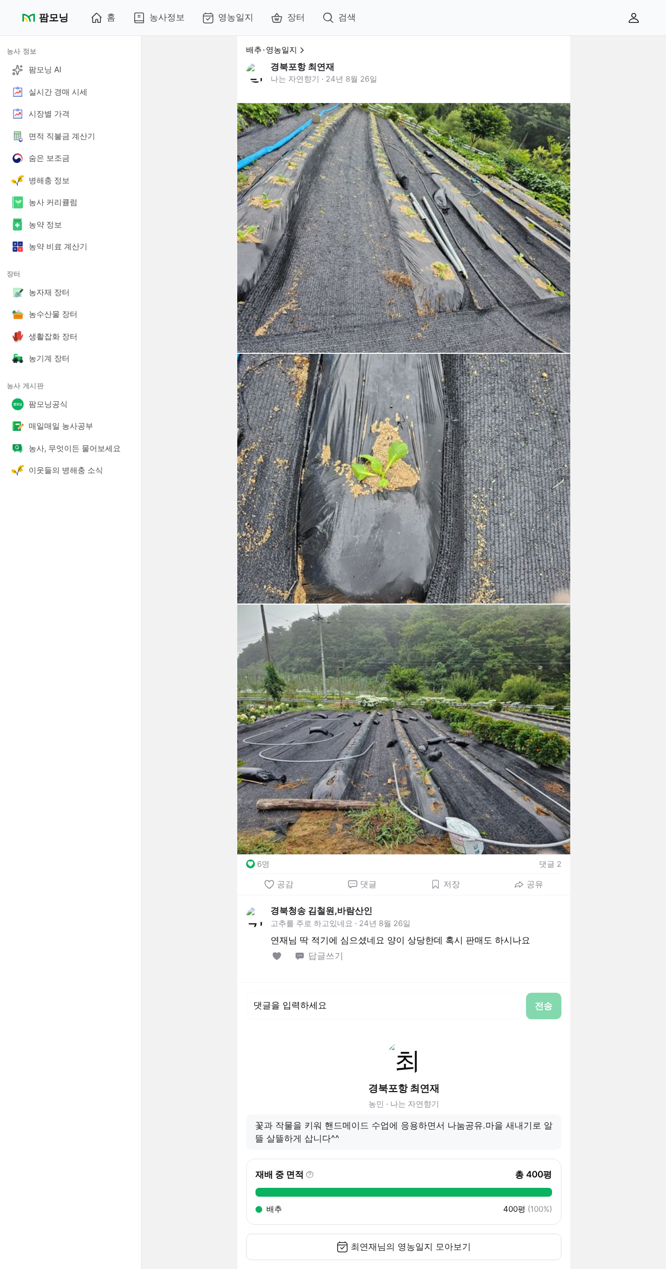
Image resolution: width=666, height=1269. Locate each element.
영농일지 (235, 17)
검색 (347, 17)
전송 (544, 1006)
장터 (296, 17)
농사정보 (167, 17)
